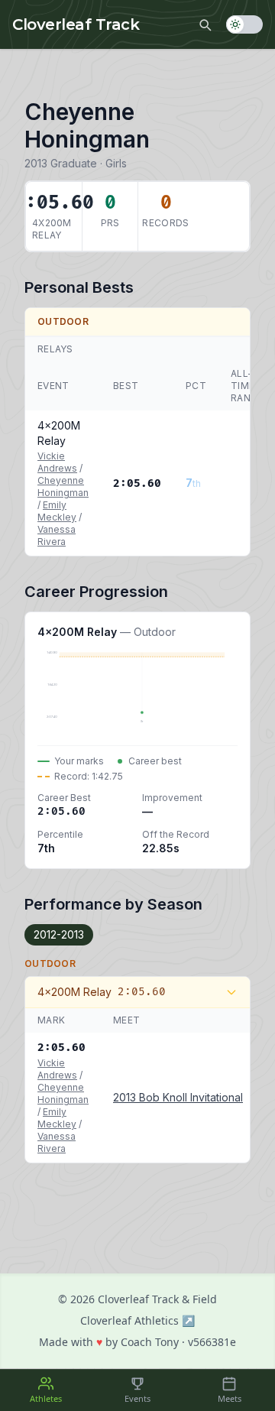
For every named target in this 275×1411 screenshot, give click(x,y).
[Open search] (204, 24)
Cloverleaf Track (75, 24)
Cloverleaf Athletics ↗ (137, 1320)
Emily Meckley (56, 511)
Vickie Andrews (57, 462)
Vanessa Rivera (56, 535)
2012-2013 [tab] (59, 934)
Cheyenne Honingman (63, 486)
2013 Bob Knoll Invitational (178, 1097)
